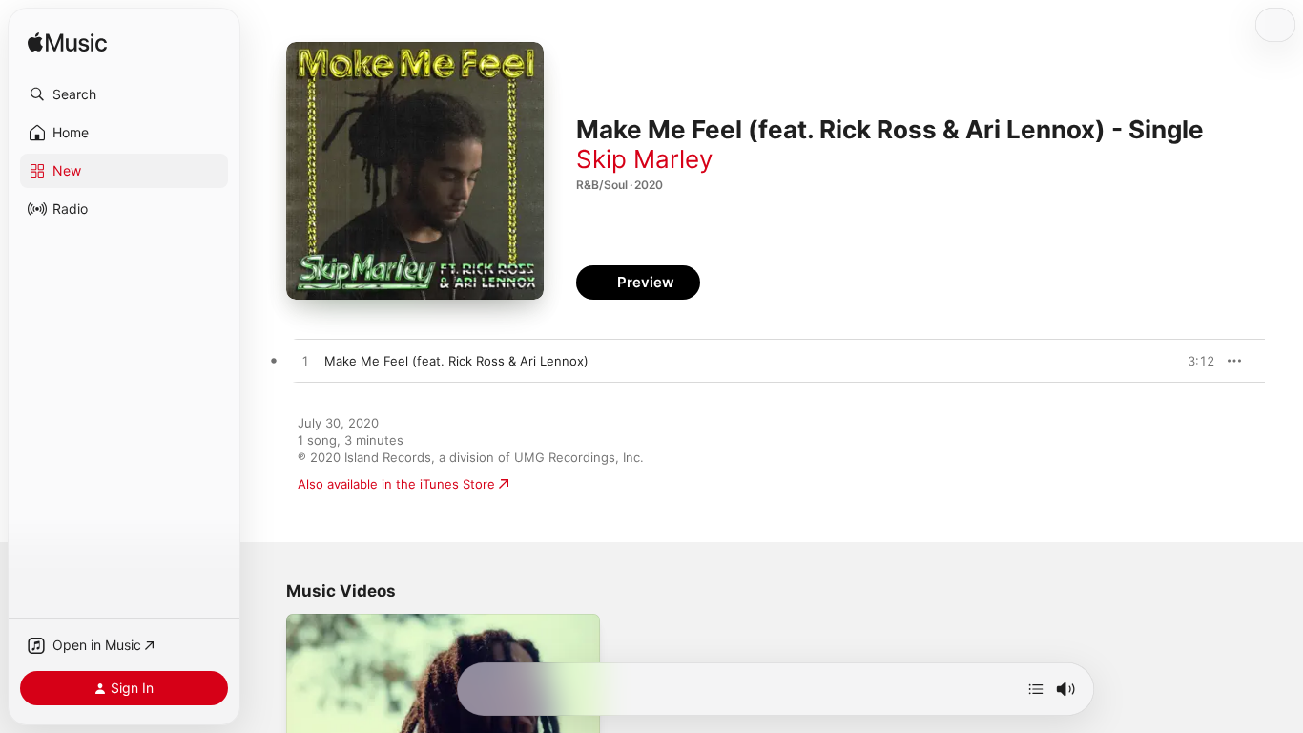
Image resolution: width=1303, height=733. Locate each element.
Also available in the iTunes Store (396, 484)
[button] (124, 94)
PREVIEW (1193, 360)
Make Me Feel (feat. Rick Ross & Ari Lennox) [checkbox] (456, 360)
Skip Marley (644, 159)
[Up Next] (1035, 689)
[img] (67, 43)
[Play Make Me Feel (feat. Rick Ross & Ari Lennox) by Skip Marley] (305, 361)
